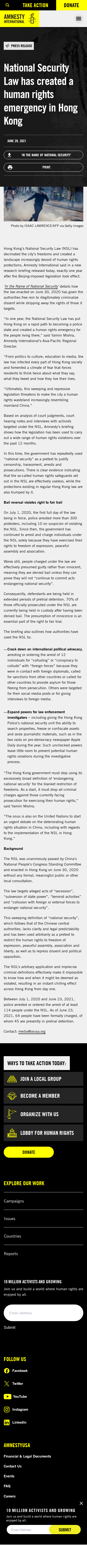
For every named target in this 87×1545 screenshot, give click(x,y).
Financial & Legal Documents (27, 1456)
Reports (11, 1253)
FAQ (7, 1486)
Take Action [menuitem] (35, 5)
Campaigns (14, 1200)
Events (9, 1476)
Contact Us (13, 1466)
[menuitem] (7, 5)
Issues (9, 1218)
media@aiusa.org (31, 1031)
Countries (12, 1235)
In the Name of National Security (31, 286)
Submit (9, 1327)
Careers (10, 1496)
